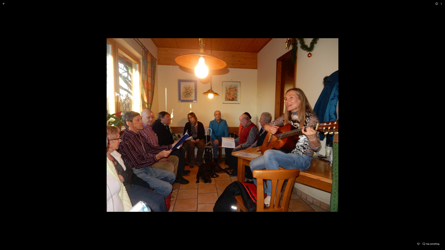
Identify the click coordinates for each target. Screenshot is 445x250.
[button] (6, 125)
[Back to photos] (3, 3)
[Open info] (436, 3)
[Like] (418, 244)
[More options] (441, 3)
